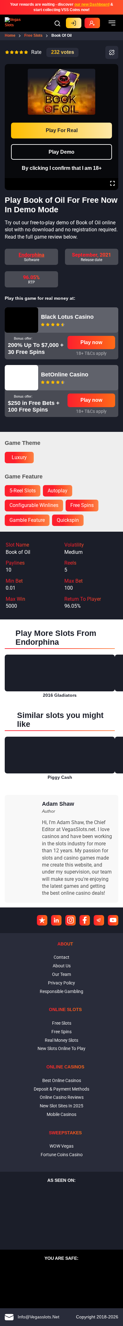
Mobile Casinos (61, 1114)
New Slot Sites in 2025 (61, 1105)
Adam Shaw (58, 804)
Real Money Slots (61, 1040)
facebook (84, 920)
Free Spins (61, 1031)
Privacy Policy (61, 982)
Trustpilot (42, 920)
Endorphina (31, 255)
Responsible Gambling (61, 991)
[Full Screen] (112, 184)
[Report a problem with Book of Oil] (111, 52)
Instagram (70, 920)
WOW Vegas (61, 1146)
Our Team (61, 974)
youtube (113, 920)
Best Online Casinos (61, 1080)
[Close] (112, 68)
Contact (61, 957)
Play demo (61, 152)
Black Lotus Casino (67, 317)
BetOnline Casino (64, 374)
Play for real (62, 130)
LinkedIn (56, 920)
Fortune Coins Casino (62, 1154)
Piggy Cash (60, 777)
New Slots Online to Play (61, 1048)
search (57, 23)
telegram (99, 920)
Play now (91, 342)
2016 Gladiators (60, 695)
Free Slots (61, 1023)
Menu (111, 23)
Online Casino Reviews (62, 1097)
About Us (62, 965)
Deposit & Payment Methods (61, 1089)
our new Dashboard (91, 4)
